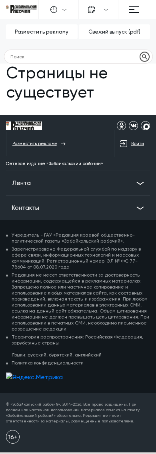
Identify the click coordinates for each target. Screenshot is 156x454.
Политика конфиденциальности (48, 363)
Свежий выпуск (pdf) (114, 32)
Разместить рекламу (41, 32)
